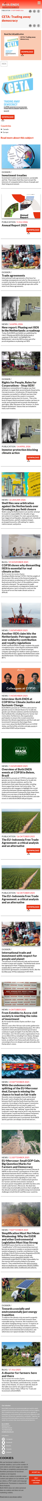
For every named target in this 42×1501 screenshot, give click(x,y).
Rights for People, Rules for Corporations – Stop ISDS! (19, 384)
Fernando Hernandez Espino (14, 574)
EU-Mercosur (7, 972)
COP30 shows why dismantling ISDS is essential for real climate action (21, 568)
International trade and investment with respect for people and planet (19, 955)
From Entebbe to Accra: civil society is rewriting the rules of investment (19, 1016)
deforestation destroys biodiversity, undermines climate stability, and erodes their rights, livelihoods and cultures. (20, 1265)
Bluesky (8, 1445)
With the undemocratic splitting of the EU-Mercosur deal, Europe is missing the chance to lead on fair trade (20, 1089)
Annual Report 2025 (14, 225)
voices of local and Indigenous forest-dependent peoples (17, 1256)
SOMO (21, 333)
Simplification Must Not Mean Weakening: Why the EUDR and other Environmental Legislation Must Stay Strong (20, 1237)
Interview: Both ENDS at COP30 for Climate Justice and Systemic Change (21, 702)
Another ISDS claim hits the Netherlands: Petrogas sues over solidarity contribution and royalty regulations (19, 638)
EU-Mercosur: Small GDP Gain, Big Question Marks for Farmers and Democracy (21, 1164)
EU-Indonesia (20, 972)
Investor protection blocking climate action (20, 451)
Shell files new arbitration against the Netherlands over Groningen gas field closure (20, 506)
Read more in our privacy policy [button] (11, 1497)
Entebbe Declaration (24, 1028)
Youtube (9, 1449)
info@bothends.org (8, 1431)
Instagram (9, 1439)
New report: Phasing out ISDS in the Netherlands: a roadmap (21, 329)
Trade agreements (13, 275)
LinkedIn (9, 1452)
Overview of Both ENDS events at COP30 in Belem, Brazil (18, 772)
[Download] (11, 56)
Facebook (9, 1442)
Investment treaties (14, 175)
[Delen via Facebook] (38, 12)
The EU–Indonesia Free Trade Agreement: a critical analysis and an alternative (20, 842)
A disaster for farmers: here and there (19, 1374)
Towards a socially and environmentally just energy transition (19, 1311)
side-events (31, 726)
